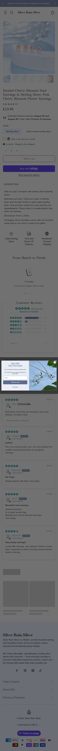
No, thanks (15, 387)
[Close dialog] (55, 362)
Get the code (15, 382)
